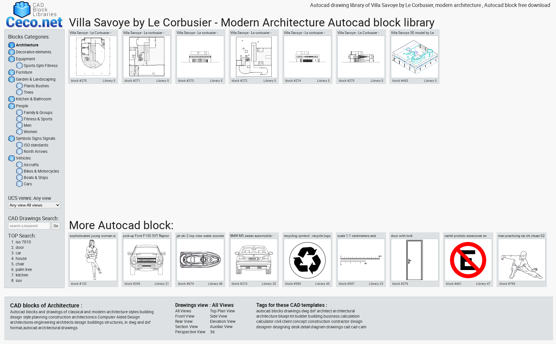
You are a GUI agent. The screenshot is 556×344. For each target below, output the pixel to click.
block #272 (239, 81)
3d (212, 331)
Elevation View (222, 321)
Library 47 (483, 284)
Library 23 (376, 284)
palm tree (24, 269)
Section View (186, 326)
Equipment (25, 58)
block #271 (132, 81)
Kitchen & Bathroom (33, 99)
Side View (218, 316)
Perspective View (190, 331)
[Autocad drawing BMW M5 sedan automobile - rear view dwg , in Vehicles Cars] (253, 260)
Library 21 (162, 284)
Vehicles (23, 158)
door (20, 247)
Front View (184, 316)
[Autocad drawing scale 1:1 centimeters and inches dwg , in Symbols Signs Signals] (361, 260)
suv (19, 280)
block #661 (454, 284)
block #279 (400, 284)
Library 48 (215, 284)
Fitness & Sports (38, 119)
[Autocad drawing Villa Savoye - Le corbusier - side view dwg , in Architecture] (307, 57)
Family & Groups (38, 112)
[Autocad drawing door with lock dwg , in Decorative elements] (414, 260)
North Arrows (35, 151)
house (21, 258)
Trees (28, 92)
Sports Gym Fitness (41, 65)
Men (28, 125)
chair (20, 264)
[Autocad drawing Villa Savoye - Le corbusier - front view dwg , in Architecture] (200, 57)
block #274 (293, 81)
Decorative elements (33, 52)
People (22, 105)
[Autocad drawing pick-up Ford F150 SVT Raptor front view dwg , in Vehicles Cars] (146, 260)
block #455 (400, 81)
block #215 (239, 284)
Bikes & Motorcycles (41, 171)
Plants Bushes (36, 85)
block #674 (186, 284)
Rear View (184, 321)
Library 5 (109, 81)
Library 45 (322, 284)
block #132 (79, 284)
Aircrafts (31, 164)
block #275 (346, 81)
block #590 (293, 284)
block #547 (346, 284)
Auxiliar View (221, 326)
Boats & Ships (36, 177)
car (18, 253)
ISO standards (36, 145)
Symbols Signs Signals (35, 138)
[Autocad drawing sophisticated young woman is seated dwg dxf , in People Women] (93, 260)
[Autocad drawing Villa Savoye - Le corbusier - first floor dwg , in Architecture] (146, 57)
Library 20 (269, 284)
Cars (28, 184)
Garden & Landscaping (36, 79)
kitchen (22, 275)
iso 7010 (23, 242)
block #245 (132, 284)
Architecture (27, 45)
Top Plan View (222, 311)
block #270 (79, 81)
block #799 (507, 284)
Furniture (24, 72)
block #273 (186, 81)
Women (30, 131)
